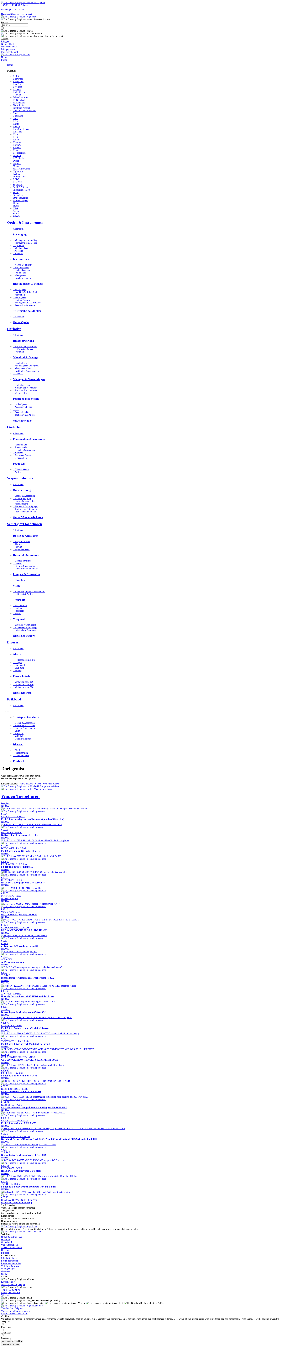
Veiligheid (18, 736)
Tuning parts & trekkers (25, 509)
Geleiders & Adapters (24, 450)
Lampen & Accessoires (24, 728)
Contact (28, 14)
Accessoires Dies (21, 412)
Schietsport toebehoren (11, 1247)
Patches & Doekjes (22, 455)
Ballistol (17, 76)
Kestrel (16, 150)
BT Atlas (17, 89)
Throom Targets (20, 200)
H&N (15, 121)
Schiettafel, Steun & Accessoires (29, 591)
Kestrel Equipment (22, 264)
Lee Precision (19, 153)
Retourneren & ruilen (11, 1263)
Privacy (17, 1311)
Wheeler (17, 216)
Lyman (16, 161)
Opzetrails (18, 245)
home (22, 783)
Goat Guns (18, 116)
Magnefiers (19, 294)
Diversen (18, 373)
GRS (15, 118)
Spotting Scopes (21, 300)
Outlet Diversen (21, 755)
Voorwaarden (7, 1311)
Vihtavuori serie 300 (23, 684)
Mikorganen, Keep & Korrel (27, 302)
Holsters (17, 563)
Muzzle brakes (20, 503)
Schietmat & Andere (23, 594)
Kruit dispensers (21, 385)
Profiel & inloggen (9, 1260)
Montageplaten (20, 248)
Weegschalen (20, 393)
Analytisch (6, 1332)
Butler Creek (19, 92)
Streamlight (18, 195)
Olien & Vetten (21, 469)
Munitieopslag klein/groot (25, 365)
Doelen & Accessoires (24, 723)
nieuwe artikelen (33, 783)
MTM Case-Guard (21, 168)
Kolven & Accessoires (24, 501)
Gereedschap (20, 458)
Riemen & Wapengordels (25, 566)
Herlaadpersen (20, 404)
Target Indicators (21, 541)
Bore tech (17, 86)
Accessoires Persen (22, 407)
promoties (47, 783)
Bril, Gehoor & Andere (24, 630)
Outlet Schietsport (22, 738)
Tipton (16, 203)
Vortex (16, 213)
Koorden (18, 452)
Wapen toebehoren (10, 1245)
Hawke (16, 126)
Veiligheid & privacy (10, 1266)
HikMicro (17, 131)
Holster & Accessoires (24, 725)
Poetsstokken (20, 444)
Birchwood (18, 79)
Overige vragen (8, 1268)
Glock (16, 113)
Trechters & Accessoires (25, 390)
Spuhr (16, 192)
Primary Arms (19, 176)
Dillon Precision (20, 97)
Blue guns (18, 668)
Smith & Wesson (20, 187)
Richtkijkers (19, 289)
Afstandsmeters (21, 267)
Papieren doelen (21, 549)
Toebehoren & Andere (24, 415)
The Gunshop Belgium (11, 1308)
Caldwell (17, 94)
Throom (17, 544)
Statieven (18, 253)
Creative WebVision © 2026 (14, 1313)
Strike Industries (20, 198)
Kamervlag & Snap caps (25, 627)
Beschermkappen (22, 278)
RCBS (16, 179)
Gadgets (17, 662)
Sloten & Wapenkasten (24, 624)
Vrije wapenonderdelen (24, 511)
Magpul (16, 166)
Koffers (17, 608)
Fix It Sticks (18, 105)
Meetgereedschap (22, 368)
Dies (16, 409)
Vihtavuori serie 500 (23, 687)
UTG (15, 208)
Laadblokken (20, 363)
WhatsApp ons (8, 1295)
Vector (16, 211)
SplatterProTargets (21, 190)
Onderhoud (6, 1242)
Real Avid (17, 182)
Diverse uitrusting (22, 560)
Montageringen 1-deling (25, 240)
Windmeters (19, 272)
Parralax (17, 546)
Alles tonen (18, 229)
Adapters (18, 251)
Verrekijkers (19, 297)
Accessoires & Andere (24, 305)
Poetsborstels (20, 447)
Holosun (17, 142)
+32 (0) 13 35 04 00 (10, 1290)
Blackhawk (18, 81)
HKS (15, 137)
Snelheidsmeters (21, 270)
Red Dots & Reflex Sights (26, 292)
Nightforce (18, 171)
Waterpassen (19, 275)
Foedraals (18, 611)
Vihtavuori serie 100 (23, 682)
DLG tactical (19, 100)
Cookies (26, 1311)
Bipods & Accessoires (24, 496)
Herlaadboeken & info (24, 660)
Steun (16, 731)
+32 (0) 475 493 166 (10, 1292)
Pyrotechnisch (20, 753)
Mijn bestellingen (9, 1258)
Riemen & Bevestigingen (25, 506)
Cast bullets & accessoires (26, 371)
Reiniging (18, 351)
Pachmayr (17, 174)
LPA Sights (18, 158)
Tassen (17, 613)
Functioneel (6, 1327)
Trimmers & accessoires (25, 346)
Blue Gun (17, 84)
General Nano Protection (24, 110)
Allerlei (17, 750)
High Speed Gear (21, 129)
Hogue (16, 139)
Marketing (6, 1338)
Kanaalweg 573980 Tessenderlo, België (13, 1283)
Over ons (5, 14)
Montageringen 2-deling (25, 243)
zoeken (56, 783)
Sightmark (17, 184)
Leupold (17, 155)
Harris (16, 123)
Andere (17, 472)
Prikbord (5, 1253)
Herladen (5, 1239)
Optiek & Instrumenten (11, 1237)
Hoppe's (17, 145)
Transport (18, 733)
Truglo (16, 205)
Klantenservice (17, 14)
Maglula (17, 163)
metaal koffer (20, 605)
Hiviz (15, 134)
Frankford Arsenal (21, 108)
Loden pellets (20, 665)
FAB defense (19, 102)
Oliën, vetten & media (24, 349)
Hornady (17, 147)
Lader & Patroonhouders (25, 568)
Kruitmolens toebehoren (25, 387)
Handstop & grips (22, 498)
